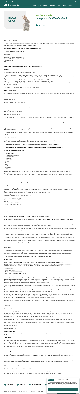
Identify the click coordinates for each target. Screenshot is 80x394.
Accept (63, 389)
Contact (70, 5)
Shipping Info (22, 384)
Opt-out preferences (58, 391)
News (39, 5)
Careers (64, 5)
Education (45, 5)
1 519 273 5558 (9, 1)
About (34, 5)
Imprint (69, 391)
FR (70, 1)
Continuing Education (36, 384)
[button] (77, 379)
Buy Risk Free (10, 384)
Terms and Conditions (23, 391)
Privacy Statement (65, 391)
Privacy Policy (32, 391)
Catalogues (52, 5)
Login (74, 1)
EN (65, 1)
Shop (59, 5)
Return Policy (40, 391)
